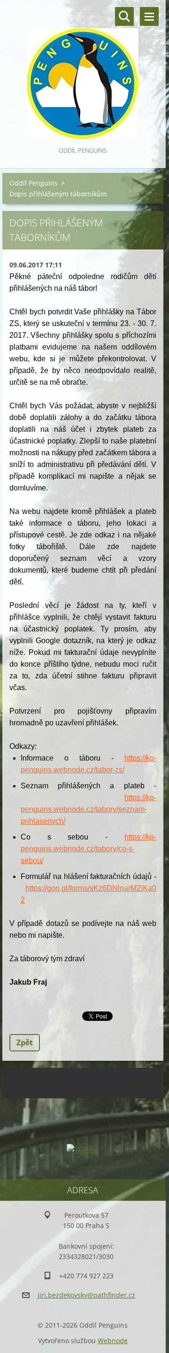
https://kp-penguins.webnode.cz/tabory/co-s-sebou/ (88, 848)
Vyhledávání (124, 16)
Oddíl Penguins (33, 183)
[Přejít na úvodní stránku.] (83, 72)
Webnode (113, 1340)
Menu (149, 16)
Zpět (24, 1042)
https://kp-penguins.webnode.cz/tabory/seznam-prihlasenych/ (88, 809)
